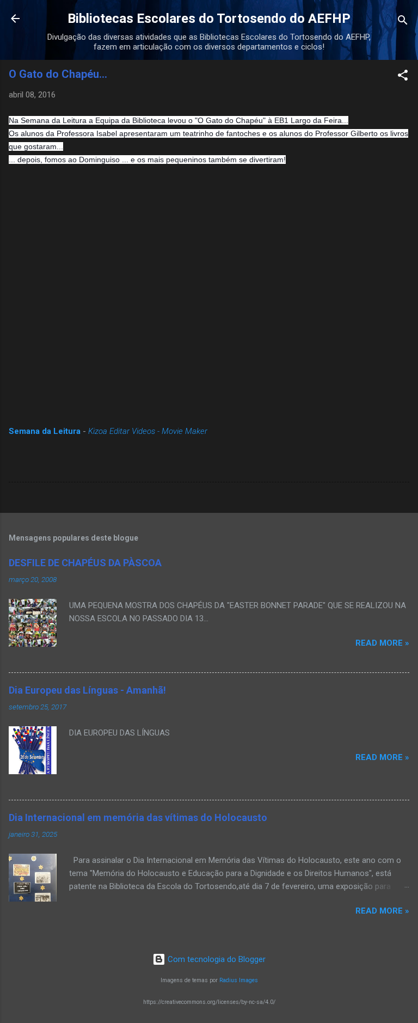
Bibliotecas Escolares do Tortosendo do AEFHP (209, 18)
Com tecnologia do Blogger (215, 959)
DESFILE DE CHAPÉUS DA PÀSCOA (85, 562)
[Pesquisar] (402, 22)
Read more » (382, 643)
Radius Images (238, 980)
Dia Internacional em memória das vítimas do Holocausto (138, 817)
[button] (402, 77)
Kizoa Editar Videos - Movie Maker (147, 431)
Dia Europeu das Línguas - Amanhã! (87, 690)
